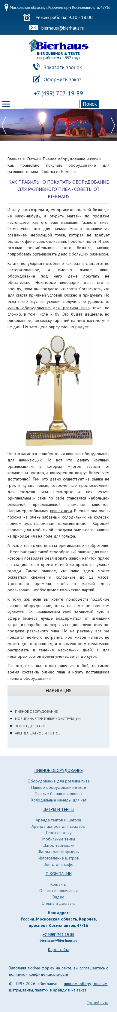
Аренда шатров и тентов (38, 733)
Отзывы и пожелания (58, 890)
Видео (58, 897)
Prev (4, 125)
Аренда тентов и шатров (58, 820)
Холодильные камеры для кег (58, 800)
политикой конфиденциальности (38, 974)
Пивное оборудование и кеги (58, 787)
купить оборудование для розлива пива (49, 307)
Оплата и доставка (59, 903)
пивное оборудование (85, 983)
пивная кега (61, 510)
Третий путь (97, 1002)
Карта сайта (58, 949)
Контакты (58, 884)
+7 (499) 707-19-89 (58, 93)
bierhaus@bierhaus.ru (62, 28)
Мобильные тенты (58, 839)
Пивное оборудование (36, 711)
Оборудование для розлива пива (59, 781)
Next (113, 125)
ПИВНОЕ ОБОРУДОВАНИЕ (58, 770)
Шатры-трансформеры (59, 851)
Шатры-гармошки (58, 845)
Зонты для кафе (30, 726)
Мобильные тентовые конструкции (48, 718)
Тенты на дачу (58, 832)
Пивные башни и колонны (58, 793)
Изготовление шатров (58, 858)
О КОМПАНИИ (59, 873)
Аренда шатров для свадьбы (59, 826)
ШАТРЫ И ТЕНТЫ (58, 809)
